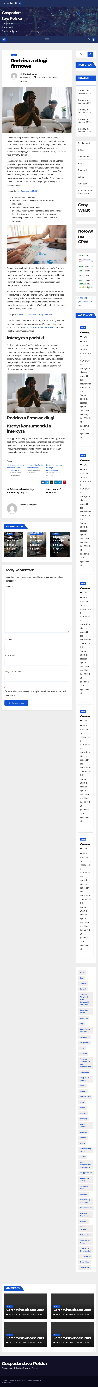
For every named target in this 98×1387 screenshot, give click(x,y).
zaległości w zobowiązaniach (85, 1250)
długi (81, 1024)
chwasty (83, 983)
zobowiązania (85, 1267)
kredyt (82, 1143)
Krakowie (49, 327)
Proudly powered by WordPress (14, 1380)
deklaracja (84, 1018)
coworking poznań (84, 1011)
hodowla (83, 1091)
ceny (82, 978)
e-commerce (84, 1037)
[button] (89, 39)
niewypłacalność (86, 1173)
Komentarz (10, 587)
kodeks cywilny (82, 1125)
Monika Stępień (30, 74)
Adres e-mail (10, 656)
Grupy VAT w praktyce (84, 1079)
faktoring (83, 1054)
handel (82, 1086)
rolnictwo (83, 1221)
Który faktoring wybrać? (85, 1150)
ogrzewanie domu (84, 1187)
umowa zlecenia (83, 1228)
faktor (82, 1048)
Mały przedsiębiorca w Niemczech (85, 1164)
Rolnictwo (82, 184)
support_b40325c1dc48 (31, 1314)
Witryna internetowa (13, 671)
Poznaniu (39, 327)
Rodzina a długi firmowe (85, 1214)
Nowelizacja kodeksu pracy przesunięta (35, 315)
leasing (82, 1157)
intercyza (41, 77)
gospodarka (84, 1072)
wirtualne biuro (85, 1235)
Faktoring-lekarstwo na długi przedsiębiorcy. (85, 1063)
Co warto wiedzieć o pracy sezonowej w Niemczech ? (84, 1000)
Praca (81, 163)
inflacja (82, 1108)
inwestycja (84, 1119)
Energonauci (84, 1043)
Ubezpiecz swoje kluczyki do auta (60, 542)
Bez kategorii (84, 143)
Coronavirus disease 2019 (25, 1310)
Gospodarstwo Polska (24, 1363)
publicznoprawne (86, 1208)
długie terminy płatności (85, 1030)
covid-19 (83, 989)
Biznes (14, 55)
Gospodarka (83, 157)
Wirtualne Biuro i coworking (36, 533)
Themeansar (6, 1383)
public (81, 177)
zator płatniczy (85, 1256)
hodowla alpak (85, 1097)
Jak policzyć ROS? (29, 191)
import (82, 1102)
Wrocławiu (29, 327)
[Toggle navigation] (46, 39)
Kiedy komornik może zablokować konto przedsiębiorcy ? (15, 467)
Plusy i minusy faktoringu (85, 1201)
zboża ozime (84, 1262)
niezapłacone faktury (85, 1179)
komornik (83, 1132)
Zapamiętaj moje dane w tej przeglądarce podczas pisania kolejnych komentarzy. (35, 693)
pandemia (83, 1194)
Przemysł (82, 170)
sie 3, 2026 (13, 1314)
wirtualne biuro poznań (85, 1242)
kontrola (83, 1138)
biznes (82, 972)
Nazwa (8, 640)
